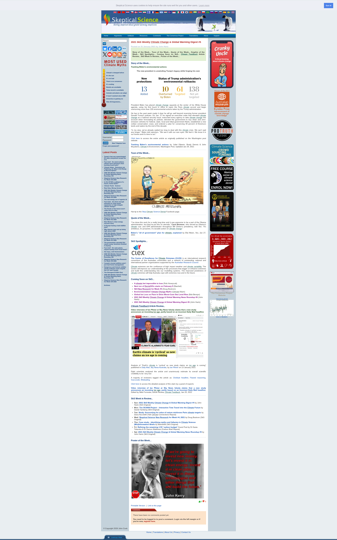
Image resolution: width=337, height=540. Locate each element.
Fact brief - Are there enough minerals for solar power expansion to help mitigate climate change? (114, 204)
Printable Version (138, 506)
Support (216, 36)
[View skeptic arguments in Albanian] (120, 12)
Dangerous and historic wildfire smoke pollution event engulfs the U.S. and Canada (115, 268)
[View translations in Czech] (132, 12)
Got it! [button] (328, 5)
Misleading (145, 380)
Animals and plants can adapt (116, 93)
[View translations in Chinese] (124, 12)
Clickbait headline (180, 378)
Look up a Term (116, 537)
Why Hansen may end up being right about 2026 (115, 230)
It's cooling (110, 84)
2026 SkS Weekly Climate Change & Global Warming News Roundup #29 (115, 276)
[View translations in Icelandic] (170, 12)
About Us (168, 532)
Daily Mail (146, 367)
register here (149, 521)
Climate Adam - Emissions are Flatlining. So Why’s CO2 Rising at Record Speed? (115, 169)
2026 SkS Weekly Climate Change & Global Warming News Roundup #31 (115, 234)
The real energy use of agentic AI (115, 199)
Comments (157, 36)
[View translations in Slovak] (217, 12)
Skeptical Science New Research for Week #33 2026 (115, 196)
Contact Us (186, 532)
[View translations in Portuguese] (208, 12)
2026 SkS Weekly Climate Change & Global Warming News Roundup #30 (115, 255)
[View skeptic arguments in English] (115, 12)
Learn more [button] (204, 5)
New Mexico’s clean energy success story (113, 222)
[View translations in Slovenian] (221, 12)
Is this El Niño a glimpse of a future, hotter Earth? (114, 182)
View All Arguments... (113, 102)
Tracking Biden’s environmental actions (150, 144)
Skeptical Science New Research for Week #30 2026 (115, 260)
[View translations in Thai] (233, 12)
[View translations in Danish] (137, 12)
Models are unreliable (113, 87)
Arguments (118, 36)
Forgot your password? (111, 146)
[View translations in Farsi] (145, 12)
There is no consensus (114, 81)
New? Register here (119, 143)
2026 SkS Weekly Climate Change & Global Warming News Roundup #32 (115, 214)
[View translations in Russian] (212, 12)
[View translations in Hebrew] (162, 12)
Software (131, 36)
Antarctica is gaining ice (114, 99)
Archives (107, 285)
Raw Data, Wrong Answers (113, 188)
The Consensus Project (175, 36)
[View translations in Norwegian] (200, 12)
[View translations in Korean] (187, 12)
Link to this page (154, 506)
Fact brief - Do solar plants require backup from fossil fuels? (115, 248)
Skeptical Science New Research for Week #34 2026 (115, 179)
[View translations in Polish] (204, 12)
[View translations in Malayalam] (196, 12)
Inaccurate (135, 380)
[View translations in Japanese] (183, 12)
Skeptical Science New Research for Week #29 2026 (115, 280)
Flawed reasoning (197, 378)
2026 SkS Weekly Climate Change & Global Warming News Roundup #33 (115, 191)
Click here (135, 138)
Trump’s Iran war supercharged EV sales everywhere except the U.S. (115, 158)
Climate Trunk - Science (112, 186)
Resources (143, 36)
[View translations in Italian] (179, 12)
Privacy (177, 532)
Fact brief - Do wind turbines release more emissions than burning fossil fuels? (114, 163)
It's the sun (110, 75)
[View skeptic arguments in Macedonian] (191, 12)
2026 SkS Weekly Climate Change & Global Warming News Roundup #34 (115, 174)
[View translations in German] (158, 12)
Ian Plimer (174, 367)
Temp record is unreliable (115, 90)
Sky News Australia (158, 367)
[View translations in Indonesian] (174, 12)
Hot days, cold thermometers (114, 252)
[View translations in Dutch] (141, 12)
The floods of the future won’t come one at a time (114, 209)
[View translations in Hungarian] (166, 12)
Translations (193, 36)
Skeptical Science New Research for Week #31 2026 (115, 239)
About (206, 36)
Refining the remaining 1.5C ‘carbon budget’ (158, 427)
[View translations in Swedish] (229, 12)
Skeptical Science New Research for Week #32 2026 (115, 218)
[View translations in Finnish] (149, 12)
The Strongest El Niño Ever (113, 272)
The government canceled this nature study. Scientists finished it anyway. (115, 244)
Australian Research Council (186, 262)
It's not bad (110, 78)
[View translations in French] (153, 12)
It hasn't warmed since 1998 (115, 96)
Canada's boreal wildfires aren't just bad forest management (115, 264)
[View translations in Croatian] (128, 12)
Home (106, 36)
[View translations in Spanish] (225, 12)
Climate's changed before (115, 72)
